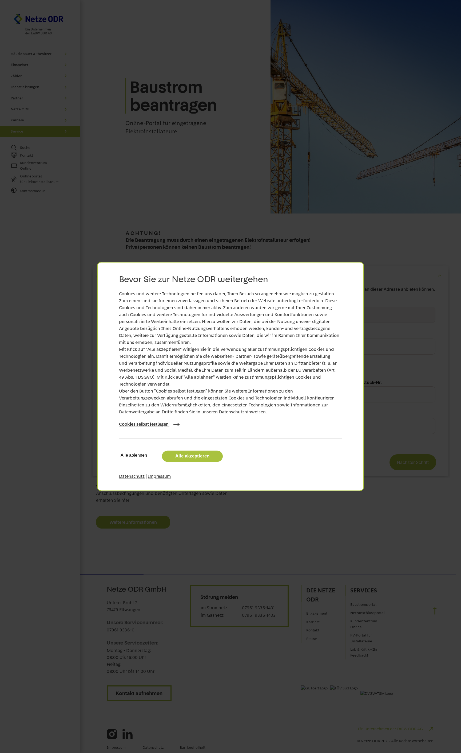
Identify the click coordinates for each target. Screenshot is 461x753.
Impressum (159, 476)
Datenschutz (132, 476)
